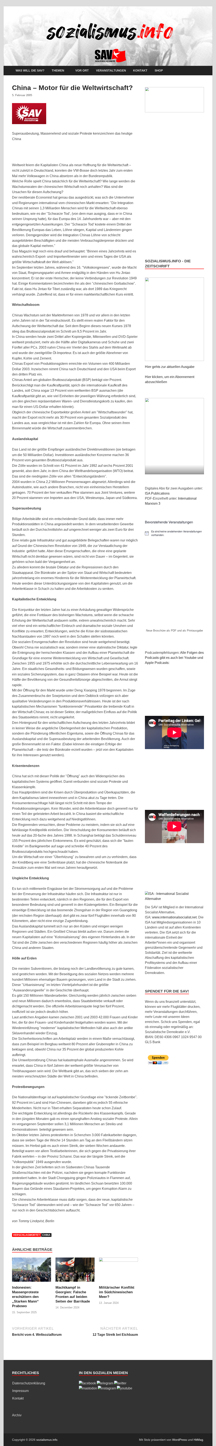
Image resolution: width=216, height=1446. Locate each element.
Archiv (17, 1415)
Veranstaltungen (111, 70)
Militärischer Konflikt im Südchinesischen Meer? (116, 1292)
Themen (58, 70)
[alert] (174, 533)
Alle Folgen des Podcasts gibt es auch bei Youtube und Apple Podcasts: (174, 658)
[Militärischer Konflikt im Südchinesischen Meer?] (118, 1271)
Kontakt (140, 70)
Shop (159, 70)
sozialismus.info (46, 1439)
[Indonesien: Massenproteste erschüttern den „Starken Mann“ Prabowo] (31, 1271)
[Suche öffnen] (202, 71)
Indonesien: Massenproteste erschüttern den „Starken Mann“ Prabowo (25, 1296)
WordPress (179, 1439)
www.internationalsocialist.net (174, 917)
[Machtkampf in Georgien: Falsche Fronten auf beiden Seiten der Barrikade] (74, 1271)
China (46, 1235)
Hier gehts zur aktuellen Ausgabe (169, 367)
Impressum (20, 1391)
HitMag (198, 1439)
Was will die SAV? (30, 70)
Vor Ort (82, 70)
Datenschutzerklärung (28, 1383)
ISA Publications (157, 493)
